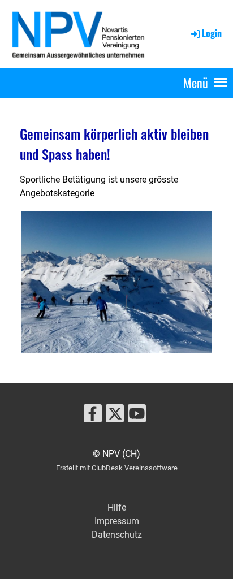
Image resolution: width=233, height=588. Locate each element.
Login (212, 33)
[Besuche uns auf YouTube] (137, 416)
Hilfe (116, 507)
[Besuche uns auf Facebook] (93, 416)
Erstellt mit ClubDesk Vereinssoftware (117, 468)
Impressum (116, 521)
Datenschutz (117, 534)
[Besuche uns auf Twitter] (115, 416)
